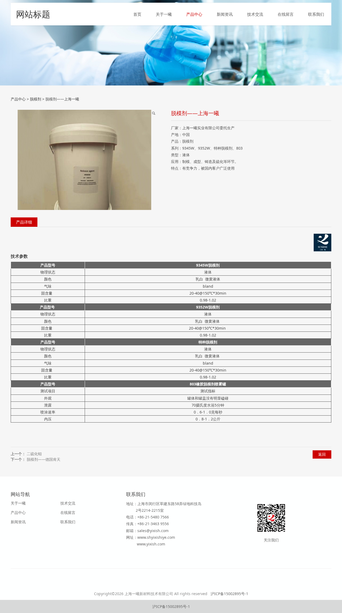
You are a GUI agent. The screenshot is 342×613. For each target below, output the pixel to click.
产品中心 (194, 14)
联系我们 (316, 14)
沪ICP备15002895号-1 (229, 593)
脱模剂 (35, 98)
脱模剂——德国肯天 (43, 459)
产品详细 (24, 222)
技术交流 (255, 14)
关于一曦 (164, 14)
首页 (137, 14)
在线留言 (286, 14)
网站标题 (33, 14)
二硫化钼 (34, 453)
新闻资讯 (225, 14)
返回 (322, 454)
